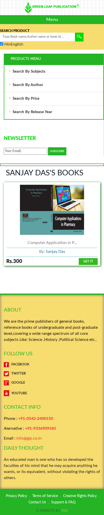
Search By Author (28, 85)
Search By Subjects (29, 71)
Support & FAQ (63, 502)
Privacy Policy (16, 496)
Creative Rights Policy (80, 496)
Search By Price (26, 98)
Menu (52, 19)
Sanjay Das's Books (44, 173)
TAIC (64, 510)
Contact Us (37, 502)
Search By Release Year (32, 112)
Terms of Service (45, 496)
